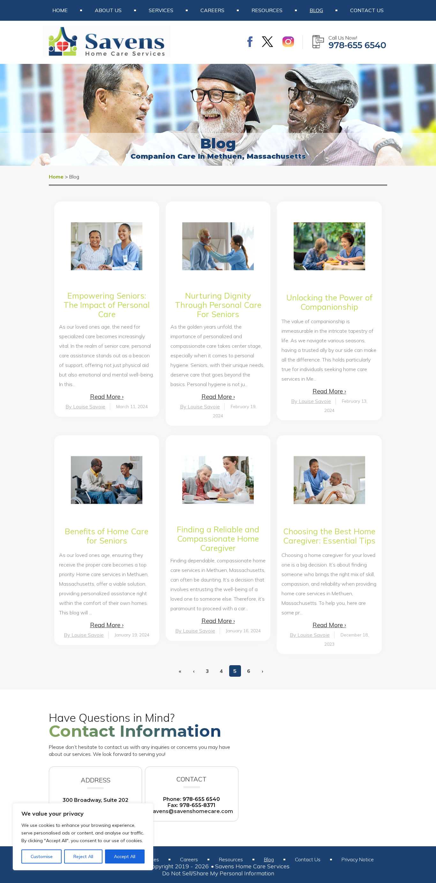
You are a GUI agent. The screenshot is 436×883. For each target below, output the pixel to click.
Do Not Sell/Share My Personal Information (218, 873)
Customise (42, 856)
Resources (267, 10)
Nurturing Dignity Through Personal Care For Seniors (218, 305)
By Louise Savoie (85, 406)
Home (60, 10)
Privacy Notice (358, 859)
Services (161, 10)
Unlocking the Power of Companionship (329, 302)
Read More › (107, 396)
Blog (316, 10)
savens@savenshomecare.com (191, 811)
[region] (83, 836)
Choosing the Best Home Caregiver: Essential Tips (329, 536)
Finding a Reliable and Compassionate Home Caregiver (218, 538)
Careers (212, 10)
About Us (108, 10)
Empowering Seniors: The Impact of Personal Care (107, 305)
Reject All (83, 856)
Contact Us (367, 10)
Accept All (124, 856)
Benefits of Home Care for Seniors (106, 536)
